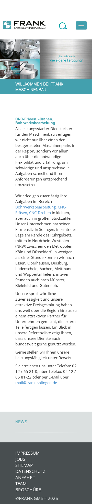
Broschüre (20, 490)
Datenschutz (20, 471)
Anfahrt (20, 477)
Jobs (20, 459)
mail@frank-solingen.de (36, 382)
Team (20, 483)
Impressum (20, 453)
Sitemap (20, 465)
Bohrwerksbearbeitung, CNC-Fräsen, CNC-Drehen (40, 209)
